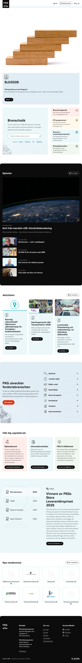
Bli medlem (8, 402)
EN (56, 3)
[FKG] (6, 4)
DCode (28, 659)
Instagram (68, 632)
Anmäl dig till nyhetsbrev (13, 467)
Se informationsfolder (38, 467)
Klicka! (8, 100)
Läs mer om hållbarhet (65, 467)
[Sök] (40, 136)
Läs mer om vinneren (54, 543)
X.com (67, 635)
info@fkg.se (22, 651)
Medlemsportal (66, 3)
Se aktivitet (10, 348)
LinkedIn (67, 629)
